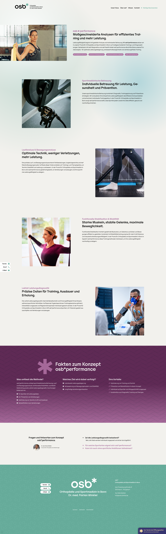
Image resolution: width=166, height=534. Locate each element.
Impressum (75, 509)
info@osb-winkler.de (121, 495)
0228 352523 (121, 493)
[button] (2, 532)
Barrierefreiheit (90, 509)
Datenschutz (82, 509)
